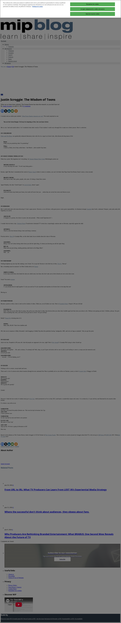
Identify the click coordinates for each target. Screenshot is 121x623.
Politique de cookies (37, 6)
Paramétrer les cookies (92, 4)
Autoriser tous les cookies (92, 14)
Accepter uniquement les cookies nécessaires (93, 9)
